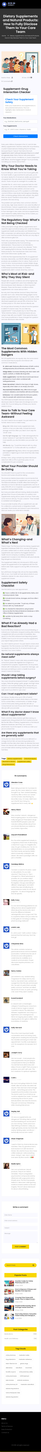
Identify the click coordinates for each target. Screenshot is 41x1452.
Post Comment (20, 1247)
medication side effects (27, 1384)
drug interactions (8, 764)
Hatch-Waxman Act (11, 1363)
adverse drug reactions (12, 1388)
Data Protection (6, 1429)
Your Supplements (10, 126)
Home (4, 36)
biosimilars (28, 1368)
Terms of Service (7, 1426)
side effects (19, 1368)
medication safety (24, 1355)
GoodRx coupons (11, 1372)
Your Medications (9, 118)
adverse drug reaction (12, 1397)
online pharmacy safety (26, 1372)
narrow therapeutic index (13, 1393)
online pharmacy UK (11, 1384)
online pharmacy (11, 1355)
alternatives (9, 1368)
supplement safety (24, 761)
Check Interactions (20, 136)
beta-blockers (10, 1380)
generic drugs (24, 1363)
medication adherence (25, 1359)
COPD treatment (24, 1376)
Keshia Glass (5, 78)
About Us (4, 1423)
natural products (30, 759)
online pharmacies (11, 1376)
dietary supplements (15, 759)
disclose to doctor (8, 761)
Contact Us (5, 1433)
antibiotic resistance (23, 1380)
